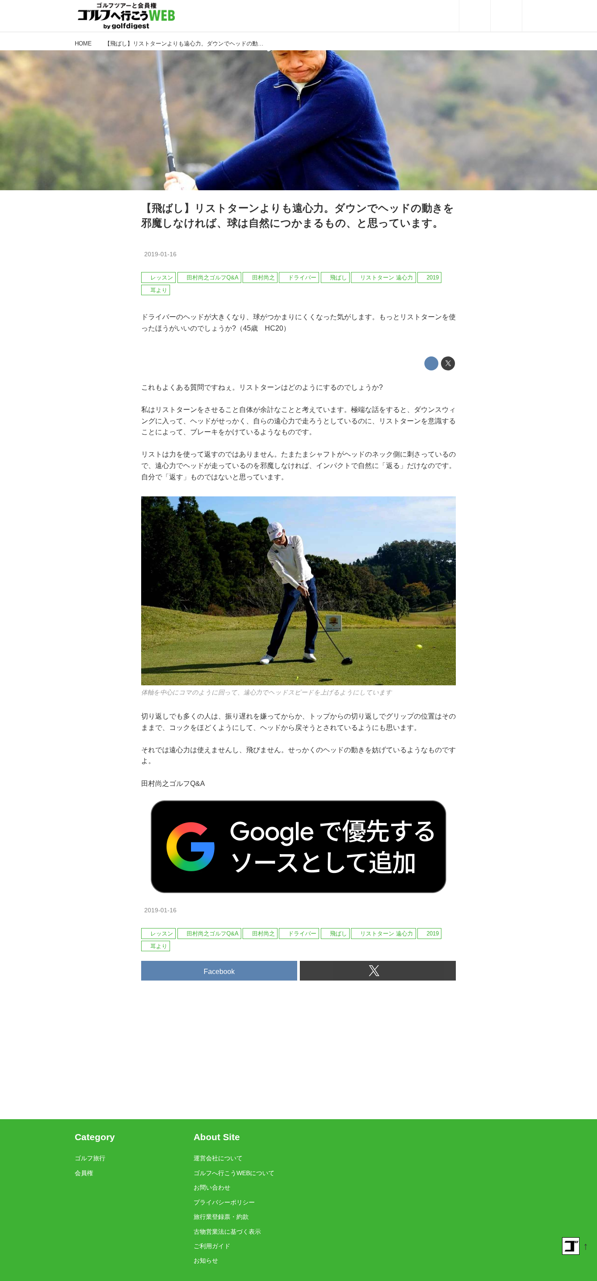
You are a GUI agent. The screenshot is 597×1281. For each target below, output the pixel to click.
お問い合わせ (212, 1187)
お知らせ (206, 1260)
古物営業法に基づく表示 (227, 1231)
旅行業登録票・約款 (221, 1216)
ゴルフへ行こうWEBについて (234, 1172)
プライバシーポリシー (224, 1202)
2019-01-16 (160, 254)
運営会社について (218, 1158)
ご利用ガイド (212, 1246)
